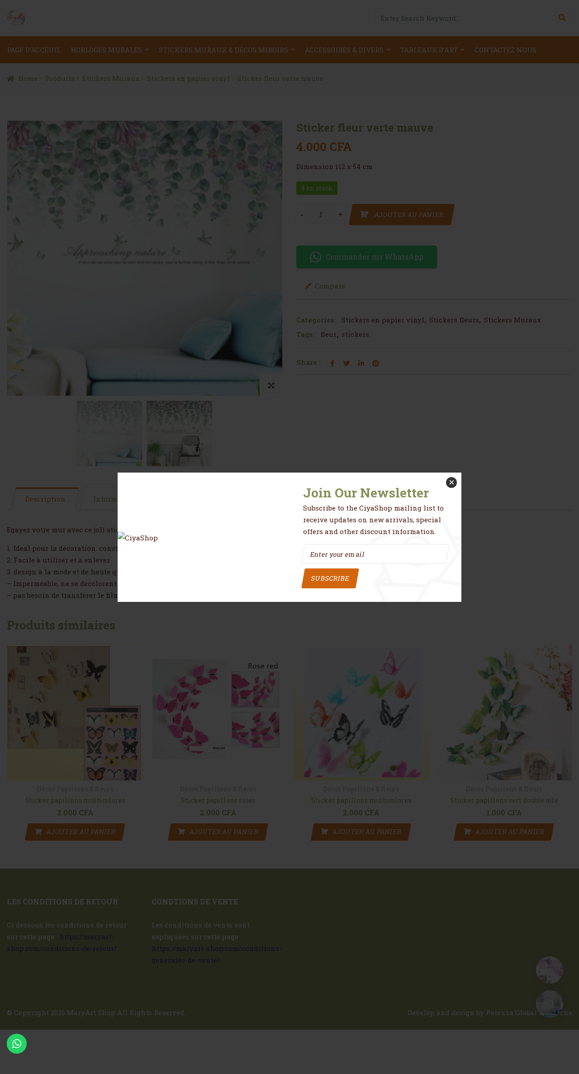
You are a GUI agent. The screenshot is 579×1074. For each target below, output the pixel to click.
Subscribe (330, 578)
